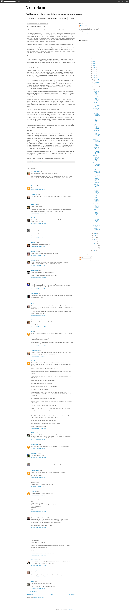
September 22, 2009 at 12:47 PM (39, 327)
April (95, 241)
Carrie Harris (36, 7)
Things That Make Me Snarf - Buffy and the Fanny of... (96, 150)
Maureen (33, 185)
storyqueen (34, 228)
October (96, 86)
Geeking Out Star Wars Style (96, 110)
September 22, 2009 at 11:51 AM (38, 299)
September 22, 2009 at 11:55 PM (38, 495)
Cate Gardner (34, 293)
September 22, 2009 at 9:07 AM (38, 223)
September (96, 88)
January (96, 248)
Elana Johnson (34, 444)
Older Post (71, 594)
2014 (93, 67)
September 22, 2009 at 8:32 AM (38, 200)
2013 (93, 69)
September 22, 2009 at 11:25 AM (38, 277)
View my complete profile (84, 33)
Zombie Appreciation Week (96, 230)
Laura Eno (33, 260)
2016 (93, 63)
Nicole (32, 331)
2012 (93, 71)
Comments (83, 260)
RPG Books (71, 18)
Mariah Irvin (34, 204)
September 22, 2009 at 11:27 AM (38, 289)
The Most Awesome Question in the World (96, 115)
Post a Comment (33, 591)
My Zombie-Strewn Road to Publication (96, 126)
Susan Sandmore (35, 470)
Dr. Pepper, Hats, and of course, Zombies (96, 180)
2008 (93, 250)
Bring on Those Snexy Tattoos (95, 120)
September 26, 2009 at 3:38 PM (38, 588)
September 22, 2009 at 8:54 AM (38, 213)
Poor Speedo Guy (96, 196)
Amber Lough (34, 570)
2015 (93, 65)
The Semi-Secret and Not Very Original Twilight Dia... (96, 220)
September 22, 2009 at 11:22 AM (38, 265)
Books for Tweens (52, 18)
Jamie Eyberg (34, 194)
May (95, 239)
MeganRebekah (35, 217)
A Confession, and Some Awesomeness (96, 104)
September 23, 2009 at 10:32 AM (39, 536)
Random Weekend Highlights (96, 200)
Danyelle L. (33, 242)
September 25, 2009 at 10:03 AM (39, 565)
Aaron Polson (34, 270)
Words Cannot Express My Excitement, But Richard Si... (96, 174)
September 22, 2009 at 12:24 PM (39, 315)
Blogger (71, 609)
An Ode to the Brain (96, 226)
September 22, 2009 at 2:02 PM (38, 439)
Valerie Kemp (34, 303)
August (95, 233)
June (95, 237)
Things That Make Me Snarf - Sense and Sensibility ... (96, 134)
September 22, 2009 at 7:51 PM (38, 477)
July (95, 235)
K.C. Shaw (33, 433)
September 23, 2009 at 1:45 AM (38, 511)
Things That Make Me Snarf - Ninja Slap (96, 93)
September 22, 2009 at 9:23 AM (38, 238)
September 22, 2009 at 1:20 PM (38, 428)
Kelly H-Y (33, 462)
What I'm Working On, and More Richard (96, 158)
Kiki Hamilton (34, 559)
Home (51, 594)
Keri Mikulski (34, 453)
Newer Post (30, 594)
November (96, 82)
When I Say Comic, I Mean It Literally (96, 186)
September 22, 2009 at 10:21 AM (39, 246)
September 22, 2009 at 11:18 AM (38, 255)
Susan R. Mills (34, 251)
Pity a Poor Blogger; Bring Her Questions (96, 192)
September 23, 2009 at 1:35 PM (38, 555)
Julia (32, 532)
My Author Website (31, 18)
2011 (93, 73)
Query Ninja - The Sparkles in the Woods (96, 98)
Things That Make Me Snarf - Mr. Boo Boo (96, 205)
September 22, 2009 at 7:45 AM (38, 181)
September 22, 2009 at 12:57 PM (39, 356)
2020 (93, 61)
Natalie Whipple (35, 282)
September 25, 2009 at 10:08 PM (39, 577)
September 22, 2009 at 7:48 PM (38, 466)
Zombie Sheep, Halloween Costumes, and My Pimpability (96, 142)
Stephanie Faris (35, 171)
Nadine (32, 581)
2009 (93, 77)
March (95, 243)
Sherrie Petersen (35, 320)
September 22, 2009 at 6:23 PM (38, 457)
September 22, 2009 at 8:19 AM (38, 189)
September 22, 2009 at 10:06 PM (39, 486)
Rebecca (33, 516)
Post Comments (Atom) (38, 597)
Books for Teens (42, 18)
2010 (93, 75)
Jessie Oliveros (35, 350)
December (96, 79)
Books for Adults (62, 18)
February (96, 245)
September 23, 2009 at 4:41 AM (38, 527)
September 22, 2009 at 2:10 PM (38, 448)
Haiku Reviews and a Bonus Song (96, 212)
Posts (82, 257)
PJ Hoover (33, 491)
